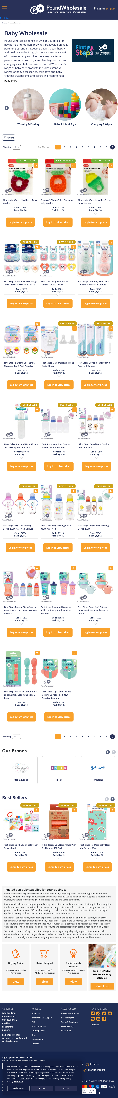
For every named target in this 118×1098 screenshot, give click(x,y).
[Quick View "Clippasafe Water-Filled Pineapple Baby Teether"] (73, 165)
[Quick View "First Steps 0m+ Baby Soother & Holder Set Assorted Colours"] (111, 242)
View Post (102, 986)
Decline (42, 1088)
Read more (10, 80)
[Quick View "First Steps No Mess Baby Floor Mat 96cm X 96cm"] (112, 810)
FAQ (33, 1022)
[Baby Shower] (65, 103)
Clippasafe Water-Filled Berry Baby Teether (20, 202)
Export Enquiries (39, 1026)
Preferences (18, 1088)
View (16, 981)
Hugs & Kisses (20, 779)
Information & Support (42, 1017)
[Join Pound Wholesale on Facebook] (93, 1014)
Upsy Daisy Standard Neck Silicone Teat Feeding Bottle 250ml (21, 446)
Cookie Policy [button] (25, 1079)
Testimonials (37, 1039)
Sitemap (35, 1043)
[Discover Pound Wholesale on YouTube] (110, 1014)
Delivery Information (70, 1013)
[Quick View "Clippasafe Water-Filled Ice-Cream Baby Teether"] (111, 165)
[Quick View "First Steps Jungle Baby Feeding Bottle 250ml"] (111, 491)
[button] (16, 147)
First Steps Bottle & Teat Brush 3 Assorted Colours (94, 364)
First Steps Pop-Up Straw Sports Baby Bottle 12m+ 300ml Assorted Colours (20, 610)
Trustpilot (4, 18)
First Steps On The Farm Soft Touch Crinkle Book (21, 846)
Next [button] (112, 751)
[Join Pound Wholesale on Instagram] (98, 1014)
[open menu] (4, 8)
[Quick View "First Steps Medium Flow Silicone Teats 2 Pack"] (74, 328)
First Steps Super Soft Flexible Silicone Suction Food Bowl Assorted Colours (56, 694)
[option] (28, 105)
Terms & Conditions (69, 1022)
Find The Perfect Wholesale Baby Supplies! (102, 974)
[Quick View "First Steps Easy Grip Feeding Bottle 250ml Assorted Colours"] (36, 491)
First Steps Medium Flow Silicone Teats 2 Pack (58, 364)
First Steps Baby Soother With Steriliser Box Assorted (55, 283)
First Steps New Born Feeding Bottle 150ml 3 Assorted (56, 446)
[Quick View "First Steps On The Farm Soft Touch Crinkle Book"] (36, 810)
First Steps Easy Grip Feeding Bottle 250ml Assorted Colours (18, 527)
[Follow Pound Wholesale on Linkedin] (98, 1019)
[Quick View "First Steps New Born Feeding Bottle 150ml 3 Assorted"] (74, 409)
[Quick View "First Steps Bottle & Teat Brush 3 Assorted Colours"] (111, 328)
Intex (59, 779)
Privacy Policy (67, 1026)
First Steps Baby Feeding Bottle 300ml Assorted (56, 527)
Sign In (112, 8)
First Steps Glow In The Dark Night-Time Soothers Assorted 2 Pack (21, 283)
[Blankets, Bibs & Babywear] (28, 103)
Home (4, 23)
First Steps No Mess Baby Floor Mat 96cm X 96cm (95, 846)
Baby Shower (64, 124)
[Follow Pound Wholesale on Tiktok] (104, 1019)
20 (15, 147)
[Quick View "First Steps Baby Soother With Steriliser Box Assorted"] (73, 247)
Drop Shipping (67, 1017)
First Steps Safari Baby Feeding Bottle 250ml (94, 446)
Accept (66, 1088)
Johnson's (98, 779)
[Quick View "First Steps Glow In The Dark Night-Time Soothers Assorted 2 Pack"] (37, 247)
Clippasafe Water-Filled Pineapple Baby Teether (57, 202)
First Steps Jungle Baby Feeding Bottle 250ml (93, 527)
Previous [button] (5, 107)
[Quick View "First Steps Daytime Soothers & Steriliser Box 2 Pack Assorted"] (37, 324)
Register (101, 8)
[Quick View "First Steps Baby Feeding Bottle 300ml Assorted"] (73, 491)
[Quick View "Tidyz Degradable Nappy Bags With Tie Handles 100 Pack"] (74, 810)
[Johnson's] (98, 768)
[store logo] (58, 9)
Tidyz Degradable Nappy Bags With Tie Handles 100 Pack (59, 846)
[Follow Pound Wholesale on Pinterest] (93, 1019)
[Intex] (59, 768)
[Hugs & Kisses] (20, 768)
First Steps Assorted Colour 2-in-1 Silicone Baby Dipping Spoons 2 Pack (20, 694)
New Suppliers (38, 1030)
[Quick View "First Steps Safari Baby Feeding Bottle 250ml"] (112, 409)
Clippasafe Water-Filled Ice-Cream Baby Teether (94, 202)
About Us (36, 1013)
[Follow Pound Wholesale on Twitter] (104, 1014)
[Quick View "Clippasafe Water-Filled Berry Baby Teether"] (36, 165)
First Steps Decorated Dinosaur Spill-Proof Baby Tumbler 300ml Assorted (56, 610)
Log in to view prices (20, 222)
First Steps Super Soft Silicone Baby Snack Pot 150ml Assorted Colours (93, 610)
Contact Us (66, 1030)
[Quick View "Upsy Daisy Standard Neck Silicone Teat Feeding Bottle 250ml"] (37, 409)
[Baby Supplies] (93, 50)
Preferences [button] (18, 1082)
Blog (34, 1035)
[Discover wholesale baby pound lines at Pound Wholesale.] (102, 956)
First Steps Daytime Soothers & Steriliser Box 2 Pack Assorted (19, 364)
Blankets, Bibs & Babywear (28, 124)
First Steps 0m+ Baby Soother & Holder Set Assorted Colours (93, 283)
